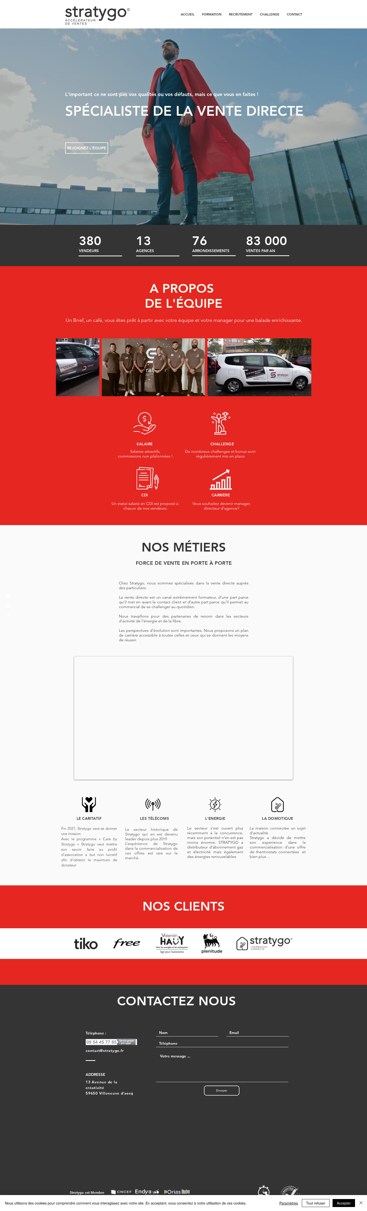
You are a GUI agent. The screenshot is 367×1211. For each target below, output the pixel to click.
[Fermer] (361, 1203)
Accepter (344, 1203)
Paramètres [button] (288, 1203)
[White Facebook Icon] (8, 615)
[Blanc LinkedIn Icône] (8, 605)
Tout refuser (315, 1203)
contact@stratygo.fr (105, 1050)
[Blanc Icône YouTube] (8, 595)
